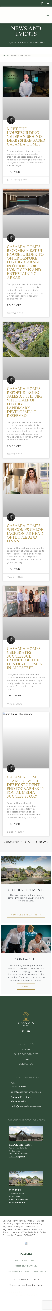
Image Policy (40, 1271)
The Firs (15, 1190)
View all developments (26, 914)
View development (17, 1157)
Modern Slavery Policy (26, 1266)
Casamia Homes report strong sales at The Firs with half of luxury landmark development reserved (25, 402)
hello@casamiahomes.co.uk (26, 1106)
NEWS (26, 1059)
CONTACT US (26, 1064)
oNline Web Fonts (34, 1292)
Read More (14, 172)
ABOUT (26, 1049)
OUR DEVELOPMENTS (26, 1054)
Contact (26, 986)
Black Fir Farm (20, 1144)
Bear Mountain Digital (32, 1285)
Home (6, 55)
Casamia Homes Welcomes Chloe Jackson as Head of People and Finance (25, 533)
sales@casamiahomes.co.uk (26, 1092)
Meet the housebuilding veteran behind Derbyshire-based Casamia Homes (26, 137)
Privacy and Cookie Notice (25, 1261)
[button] (48, 15)
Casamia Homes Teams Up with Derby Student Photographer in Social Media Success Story (26, 787)
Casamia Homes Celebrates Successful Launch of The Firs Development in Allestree (26, 658)
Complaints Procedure (19, 1271)
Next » (43, 842)
